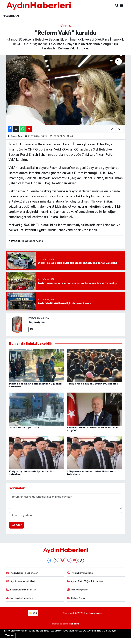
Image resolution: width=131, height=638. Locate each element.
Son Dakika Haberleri (21, 598)
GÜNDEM (66, 26)
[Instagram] (68, 560)
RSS (34, 613)
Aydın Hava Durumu (82, 573)
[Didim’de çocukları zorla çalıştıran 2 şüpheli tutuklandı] (36, 365)
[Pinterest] (62, 560)
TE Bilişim (74, 623)
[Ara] (117, 5)
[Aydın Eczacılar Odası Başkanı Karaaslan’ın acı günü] (94, 409)
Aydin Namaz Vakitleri (23, 581)
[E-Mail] (31, 329)
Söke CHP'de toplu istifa (24, 427)
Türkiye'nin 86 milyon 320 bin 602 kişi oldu (92, 384)
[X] (56, 560)
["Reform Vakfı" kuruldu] (65, 90)
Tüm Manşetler (79, 589)
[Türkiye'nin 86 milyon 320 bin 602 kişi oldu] (94, 365)
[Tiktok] (81, 560)
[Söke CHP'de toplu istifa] (36, 409)
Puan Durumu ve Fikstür (23, 589)
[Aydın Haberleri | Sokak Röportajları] (38, 6)
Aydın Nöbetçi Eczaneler (24, 573)
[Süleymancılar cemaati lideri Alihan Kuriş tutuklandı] (94, 452)
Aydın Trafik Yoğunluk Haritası (87, 581)
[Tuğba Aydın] (17, 324)
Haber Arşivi (78, 598)
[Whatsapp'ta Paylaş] (23, 129)
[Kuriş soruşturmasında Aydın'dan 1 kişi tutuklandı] (36, 452)
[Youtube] (75, 560)
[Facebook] (50, 560)
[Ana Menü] (121, 5)
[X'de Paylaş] (16, 129)
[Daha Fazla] (29, 129)
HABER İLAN (11, 15)
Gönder (17, 525)
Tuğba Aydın (17, 136)
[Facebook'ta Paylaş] (10, 129)
